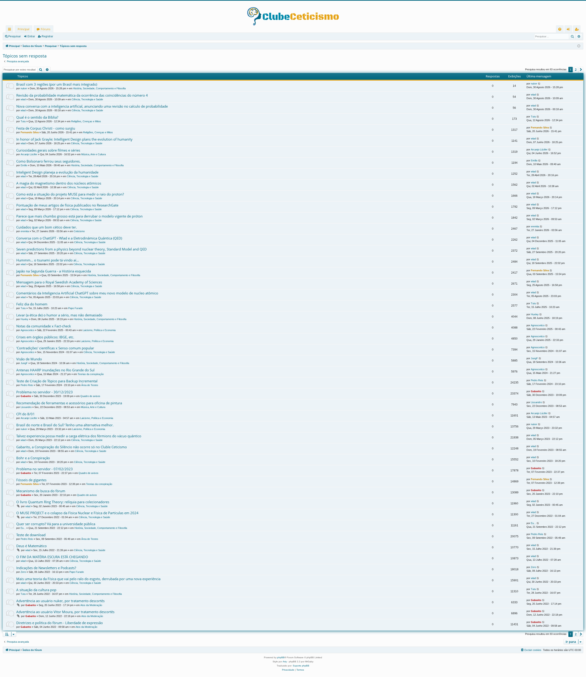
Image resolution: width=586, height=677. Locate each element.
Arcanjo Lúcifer (29, 154)
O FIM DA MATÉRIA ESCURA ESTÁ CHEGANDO (52, 557)
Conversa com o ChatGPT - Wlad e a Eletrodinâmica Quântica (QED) (69, 238)
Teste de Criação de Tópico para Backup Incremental (57, 381)
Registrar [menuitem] (577, 30)
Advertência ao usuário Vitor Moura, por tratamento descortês (65, 611)
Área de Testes (89, 385)
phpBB (281, 657)
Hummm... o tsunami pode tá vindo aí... (47, 260)
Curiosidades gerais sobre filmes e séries (48, 150)
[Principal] (293, 13)
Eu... (23, 528)
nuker (24, 88)
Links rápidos (10, 30)
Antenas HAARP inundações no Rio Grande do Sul (55, 370)
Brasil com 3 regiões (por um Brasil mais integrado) (56, 84)
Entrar (31, 36)
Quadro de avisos (90, 396)
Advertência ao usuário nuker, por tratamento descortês (60, 600)
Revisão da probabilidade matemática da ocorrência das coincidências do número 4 (82, 95)
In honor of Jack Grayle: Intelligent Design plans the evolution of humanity (74, 139)
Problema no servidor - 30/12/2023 (44, 392)
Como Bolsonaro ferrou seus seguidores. (48, 161)
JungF (24, 363)
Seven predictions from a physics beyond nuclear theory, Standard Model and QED (81, 249)
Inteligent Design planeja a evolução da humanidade (57, 172)
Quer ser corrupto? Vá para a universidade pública (55, 524)
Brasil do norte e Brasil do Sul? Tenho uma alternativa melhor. (65, 425)
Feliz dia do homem (31, 304)
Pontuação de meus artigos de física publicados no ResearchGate (67, 205)
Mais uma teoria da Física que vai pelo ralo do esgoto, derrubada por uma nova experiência (88, 578)
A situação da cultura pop (36, 589)
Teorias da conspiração (91, 374)
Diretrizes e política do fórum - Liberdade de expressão (59, 622)
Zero (23, 572)
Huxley (24, 319)
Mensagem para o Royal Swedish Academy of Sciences (59, 282)
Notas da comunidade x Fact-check (43, 326)
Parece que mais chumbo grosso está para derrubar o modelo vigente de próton (79, 216)
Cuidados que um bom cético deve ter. (46, 227)
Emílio (24, 165)
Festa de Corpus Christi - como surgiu (45, 128)
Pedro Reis (27, 385)
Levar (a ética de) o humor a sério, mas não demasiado (59, 315)
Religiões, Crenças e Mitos (86, 121)
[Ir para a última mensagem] (539, 83)
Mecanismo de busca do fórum (40, 491)
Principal (23, 29)
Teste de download (31, 535)
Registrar (47, 36)
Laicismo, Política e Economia (99, 330)
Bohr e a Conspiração (33, 458)
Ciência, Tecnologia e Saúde (87, 99)
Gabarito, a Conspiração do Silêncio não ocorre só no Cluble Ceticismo (71, 447)
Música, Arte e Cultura (93, 154)
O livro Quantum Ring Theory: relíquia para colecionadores (62, 502)
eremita (25, 231)
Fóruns (45, 29)
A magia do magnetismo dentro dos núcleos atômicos (58, 183)
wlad (23, 99)
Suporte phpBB (301, 665)
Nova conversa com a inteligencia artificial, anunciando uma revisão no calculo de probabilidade (92, 106)
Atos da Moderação (91, 605)
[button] (581, 69)
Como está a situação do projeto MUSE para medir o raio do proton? (70, 194)
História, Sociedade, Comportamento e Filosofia (99, 88)
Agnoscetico (27, 330)
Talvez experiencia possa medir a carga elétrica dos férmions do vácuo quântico (78, 436)
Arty (285, 661)
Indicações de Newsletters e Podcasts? (46, 568)
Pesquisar (14, 36)
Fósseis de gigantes (31, 480)
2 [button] (576, 69)
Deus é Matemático (31, 546)
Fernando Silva (30, 132)
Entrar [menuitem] (569, 30)
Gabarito (26, 396)
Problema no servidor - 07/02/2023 (44, 469)
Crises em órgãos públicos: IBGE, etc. (45, 337)
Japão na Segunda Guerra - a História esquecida (53, 271)
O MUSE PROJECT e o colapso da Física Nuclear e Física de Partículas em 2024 (77, 513)
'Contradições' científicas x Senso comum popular (55, 348)
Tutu (23, 121)
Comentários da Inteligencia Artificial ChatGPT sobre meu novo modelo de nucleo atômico (87, 293)
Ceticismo (79, 231)
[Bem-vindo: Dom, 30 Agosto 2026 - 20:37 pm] (578, 46)
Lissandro (26, 407)
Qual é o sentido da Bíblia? (37, 117)
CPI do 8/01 (25, 414)
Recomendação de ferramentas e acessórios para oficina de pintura (69, 403)
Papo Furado (75, 308)
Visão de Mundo (29, 359)
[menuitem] (559, 29)
